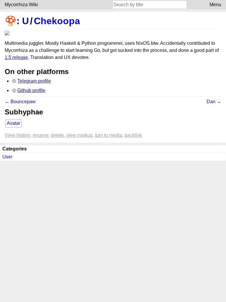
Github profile (31, 90)
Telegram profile (34, 80)
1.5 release (16, 57)
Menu (215, 4)
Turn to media (108, 135)
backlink (133, 135)
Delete (57, 135)
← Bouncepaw (20, 101)
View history (17, 135)
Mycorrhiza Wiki (21, 4)
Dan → (214, 101)
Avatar (13, 123)
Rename (41, 135)
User (7, 156)
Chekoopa (57, 21)
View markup (79, 135)
